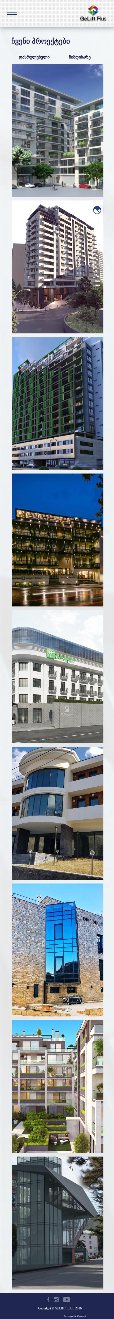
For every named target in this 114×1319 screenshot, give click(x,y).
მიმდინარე (80, 57)
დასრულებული (34, 57)
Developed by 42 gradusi (75, 1316)
